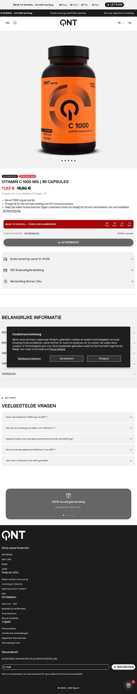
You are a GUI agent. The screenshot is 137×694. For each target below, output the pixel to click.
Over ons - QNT (9, 604)
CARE (4, 569)
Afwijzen (104, 358)
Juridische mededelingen (15, 633)
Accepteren (66, 358)
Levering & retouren (12, 584)
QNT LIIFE (6, 559)
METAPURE (7, 554)
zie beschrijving (11, 210)
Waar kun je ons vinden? (14, 589)
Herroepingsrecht (11, 643)
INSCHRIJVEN (125, 667)
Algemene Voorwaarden (14, 638)
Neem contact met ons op (15, 579)
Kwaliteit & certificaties (14, 608)
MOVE (4, 564)
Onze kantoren (9, 613)
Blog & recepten (10, 618)
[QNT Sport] (34, 535)
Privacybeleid (57, 349)
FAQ (4, 593)
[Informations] (45, 193)
